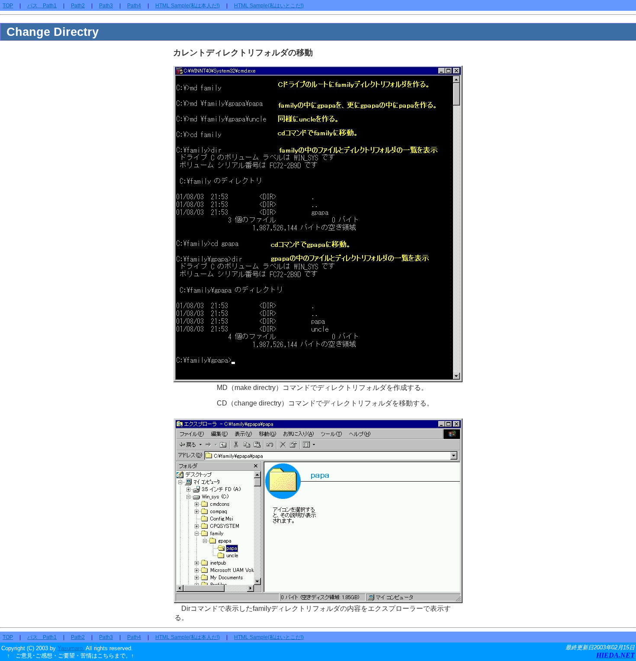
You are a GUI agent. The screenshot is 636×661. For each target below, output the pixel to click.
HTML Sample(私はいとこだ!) (269, 6)
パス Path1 (42, 6)
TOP (8, 6)
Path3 (106, 6)
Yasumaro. (71, 648)
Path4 (134, 6)
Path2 (78, 6)
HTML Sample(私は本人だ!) (187, 6)
